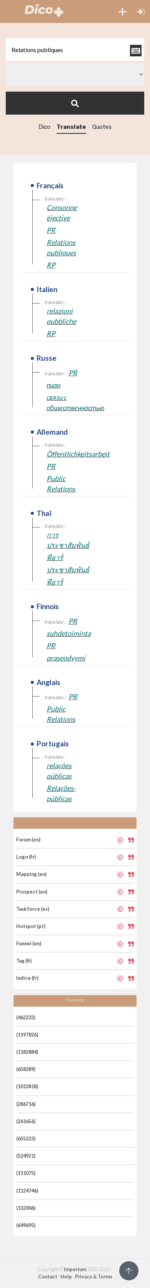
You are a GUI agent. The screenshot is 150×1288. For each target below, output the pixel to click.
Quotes (102, 126)
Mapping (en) (31, 874)
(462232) (25, 1017)
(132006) (25, 1208)
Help (66, 1276)
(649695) (25, 1225)
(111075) (25, 1173)
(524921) (25, 1156)
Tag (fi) (24, 961)
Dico (44, 126)
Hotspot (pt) (30, 926)
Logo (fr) (26, 857)
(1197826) (27, 1035)
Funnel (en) (28, 943)
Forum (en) (28, 839)
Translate (71, 126)
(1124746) (27, 1191)
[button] (122, 11)
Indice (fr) (27, 978)
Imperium (75, 1269)
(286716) (25, 1104)
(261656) (25, 1121)
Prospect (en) (31, 892)
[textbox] (75, 49)
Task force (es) (32, 909)
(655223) (25, 1138)
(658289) (25, 1069)
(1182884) (27, 1052)
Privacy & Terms (93, 1276)
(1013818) (27, 1086)
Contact (47, 1276)
